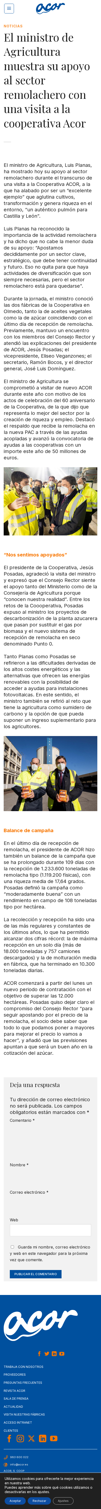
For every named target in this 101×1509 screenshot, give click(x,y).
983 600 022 (19, 1457)
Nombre (19, 1164)
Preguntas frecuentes (23, 1382)
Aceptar (15, 1501)
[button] (9, 8)
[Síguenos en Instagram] (20, 1439)
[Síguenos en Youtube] (61, 1354)
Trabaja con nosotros (23, 1367)
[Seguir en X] (31, 1439)
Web (14, 1219)
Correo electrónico (29, 1192)
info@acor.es (19, 1464)
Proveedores (15, 1374)
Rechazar (39, 1501)
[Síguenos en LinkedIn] (54, 1354)
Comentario (22, 1120)
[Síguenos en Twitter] (46, 1354)
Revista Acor (14, 1391)
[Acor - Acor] (50, 8)
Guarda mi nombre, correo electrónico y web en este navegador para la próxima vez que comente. (50, 1253)
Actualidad (13, 1406)
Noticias (13, 26)
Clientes (11, 1430)
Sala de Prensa (16, 1398)
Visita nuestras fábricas (24, 1414)
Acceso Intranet (18, 1422)
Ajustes (63, 1501)
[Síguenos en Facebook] (39, 1354)
